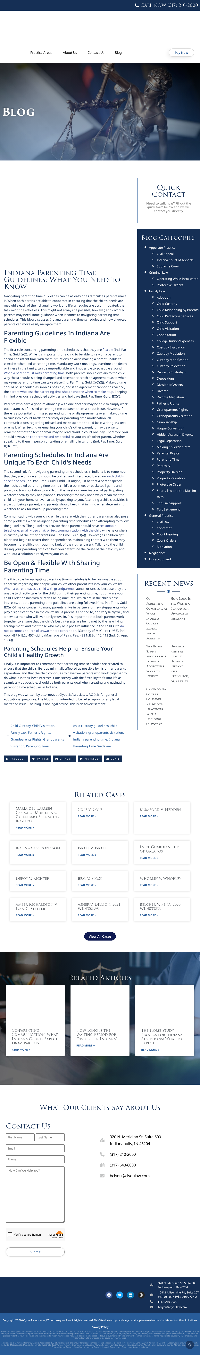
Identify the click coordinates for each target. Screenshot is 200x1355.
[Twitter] (119, 1295)
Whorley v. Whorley (160, 879)
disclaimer (166, 1320)
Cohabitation (166, 335)
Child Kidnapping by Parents (178, 310)
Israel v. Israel (92, 848)
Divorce (162, 391)
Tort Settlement (168, 509)
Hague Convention (170, 428)
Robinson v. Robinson (38, 848)
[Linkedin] (130, 1295)
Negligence (157, 553)
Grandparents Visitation (174, 416)
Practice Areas (41, 52)
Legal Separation (169, 441)
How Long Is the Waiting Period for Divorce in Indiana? (181, 609)
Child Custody (21, 726)
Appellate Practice (162, 247)
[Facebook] (108, 1295)
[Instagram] (141, 1295)
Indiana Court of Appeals (175, 260)
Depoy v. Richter (32, 879)
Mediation (164, 547)
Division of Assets (170, 385)
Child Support (167, 322)
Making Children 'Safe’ (173, 447)
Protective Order (169, 484)
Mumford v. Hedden (160, 810)
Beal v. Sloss (90, 879)
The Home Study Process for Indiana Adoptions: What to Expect (156, 661)
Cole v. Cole (90, 810)
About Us (70, 52)
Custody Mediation (171, 353)
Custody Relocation (171, 366)
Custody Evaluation (171, 347)
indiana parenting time (90, 739)
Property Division (169, 472)
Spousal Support (169, 503)
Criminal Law (158, 272)
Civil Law (163, 522)
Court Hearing (167, 534)
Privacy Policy (100, 1327)
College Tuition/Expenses (175, 341)
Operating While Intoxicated (177, 279)
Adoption (164, 297)
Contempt (164, 528)
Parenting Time (37, 746)
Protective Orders (170, 285)
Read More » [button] (25, 827)
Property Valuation (171, 478)
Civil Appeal (165, 254)
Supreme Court (168, 266)
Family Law (18, 732)
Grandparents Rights (26, 739)
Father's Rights (39, 732)
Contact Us (96, 52)
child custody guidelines (91, 726)
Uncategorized (160, 559)
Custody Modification (172, 360)
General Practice (161, 515)
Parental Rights (168, 453)
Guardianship (167, 422)
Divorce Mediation (170, 397)
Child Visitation (43, 726)
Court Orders (167, 540)
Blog (118, 52)
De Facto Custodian (171, 372)
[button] (16, 759)
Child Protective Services (175, 316)
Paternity (163, 466)
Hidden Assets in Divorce (175, 434)
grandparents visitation (105, 732)
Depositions (166, 378)
